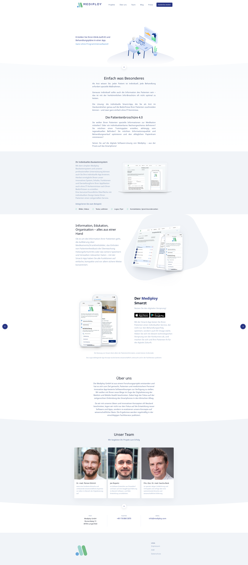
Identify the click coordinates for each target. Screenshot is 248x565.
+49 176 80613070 (124, 518)
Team (133, 5)
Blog (142, 5)
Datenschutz (156, 554)
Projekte (111, 5)
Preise (150, 5)
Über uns (123, 5)
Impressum (155, 546)
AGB (152, 550)
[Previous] (5, 326)
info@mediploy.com (157, 518)
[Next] (243, 326)
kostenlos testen (164, 4)
